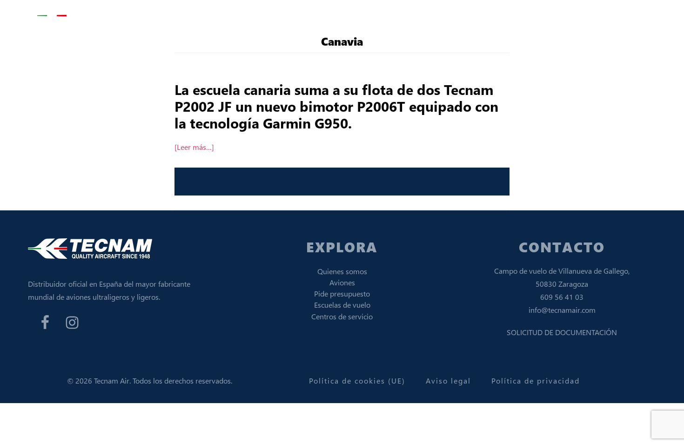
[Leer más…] (194, 147)
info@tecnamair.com (562, 310)
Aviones (342, 282)
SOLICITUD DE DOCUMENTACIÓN (562, 332)
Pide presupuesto (342, 293)
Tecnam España (83, 16)
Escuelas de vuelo (342, 305)
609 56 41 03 (561, 297)
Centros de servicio (342, 316)
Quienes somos (342, 271)
